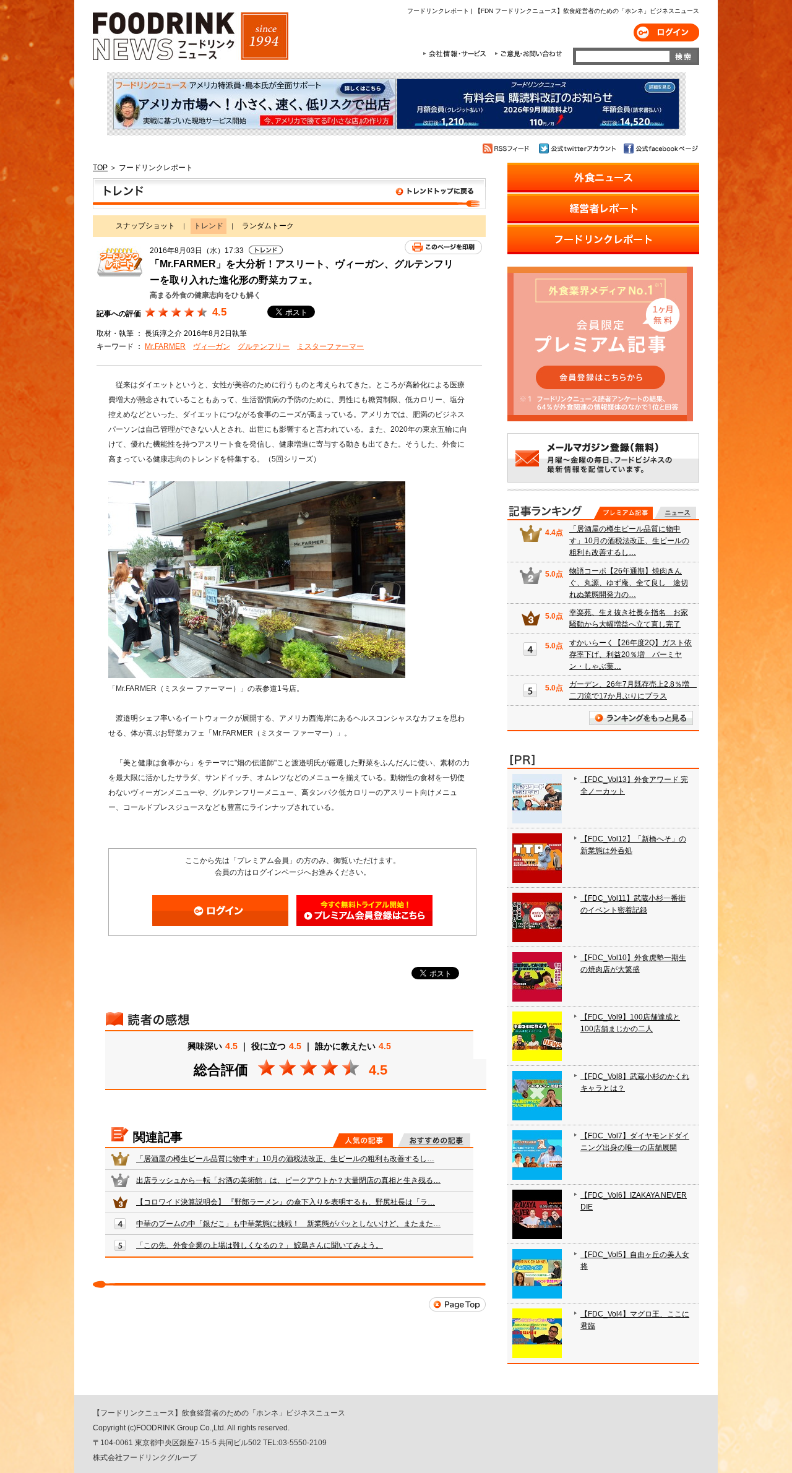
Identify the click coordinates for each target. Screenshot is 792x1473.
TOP (100, 167)
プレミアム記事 (623, 513)
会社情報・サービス (457, 54)
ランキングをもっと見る (641, 718)
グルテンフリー (264, 346)
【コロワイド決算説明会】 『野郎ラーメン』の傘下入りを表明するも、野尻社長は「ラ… (285, 1202)
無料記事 (675, 513)
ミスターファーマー (330, 346)
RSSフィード (508, 148)
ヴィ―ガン (211, 346)
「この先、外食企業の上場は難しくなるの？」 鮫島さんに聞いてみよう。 (259, 1245)
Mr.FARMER (165, 346)
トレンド (289, 193)
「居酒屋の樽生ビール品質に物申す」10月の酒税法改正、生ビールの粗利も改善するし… (285, 1158)
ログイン (666, 32)
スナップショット (145, 225)
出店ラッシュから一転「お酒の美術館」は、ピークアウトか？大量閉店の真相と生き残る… (288, 1180)
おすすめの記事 (434, 1140)
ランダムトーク (268, 225)
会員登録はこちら (364, 910)
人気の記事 (363, 1140)
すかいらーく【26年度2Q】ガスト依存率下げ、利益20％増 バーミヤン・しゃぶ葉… (630, 654)
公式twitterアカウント (578, 148)
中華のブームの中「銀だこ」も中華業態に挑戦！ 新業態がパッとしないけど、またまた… (288, 1223)
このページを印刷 (443, 247)
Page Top (457, 1304)
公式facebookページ (660, 148)
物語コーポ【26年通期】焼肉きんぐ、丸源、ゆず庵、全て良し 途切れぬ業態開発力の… (628, 583)
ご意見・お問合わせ (528, 54)
